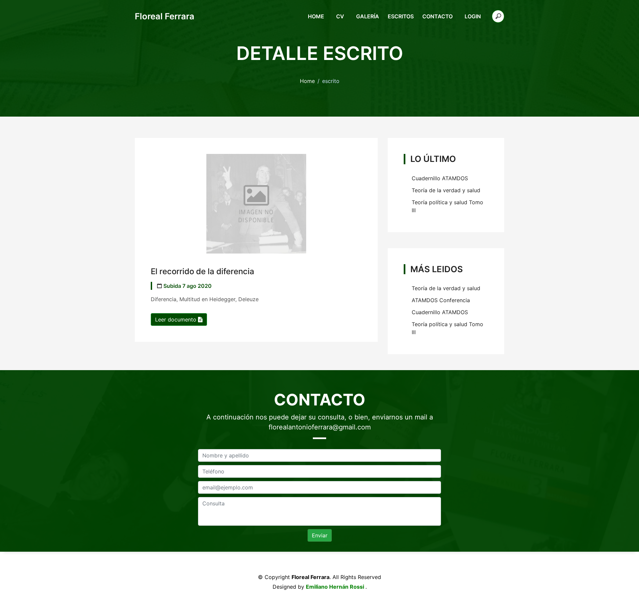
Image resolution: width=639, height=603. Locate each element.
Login (473, 16)
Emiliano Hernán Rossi (335, 586)
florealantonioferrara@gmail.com (320, 427)
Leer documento (176, 319)
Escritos (401, 16)
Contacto (437, 16)
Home (316, 16)
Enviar (319, 535)
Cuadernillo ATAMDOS (440, 178)
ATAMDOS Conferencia (441, 300)
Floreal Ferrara (164, 16)
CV (340, 16)
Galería (367, 16)
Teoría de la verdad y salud (446, 190)
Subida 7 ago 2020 (187, 286)
